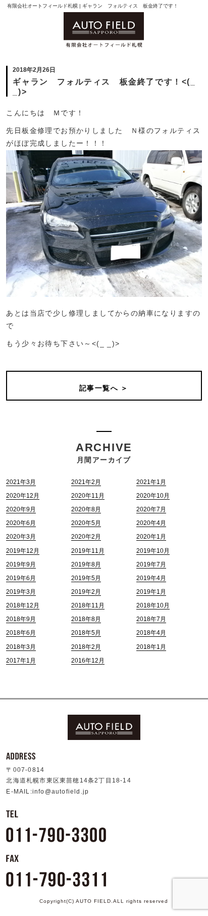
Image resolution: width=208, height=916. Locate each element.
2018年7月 (151, 619)
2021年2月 (86, 482)
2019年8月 (86, 564)
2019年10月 (153, 550)
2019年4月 (151, 578)
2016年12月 (88, 660)
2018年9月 (21, 619)
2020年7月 (151, 509)
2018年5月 (86, 632)
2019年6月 (21, 578)
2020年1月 (151, 536)
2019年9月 (21, 564)
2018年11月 (88, 605)
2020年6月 (21, 523)
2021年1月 (151, 482)
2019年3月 (21, 591)
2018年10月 (153, 605)
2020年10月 (153, 495)
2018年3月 (21, 646)
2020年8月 (86, 509)
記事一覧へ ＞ (104, 388)
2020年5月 (86, 523)
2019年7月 (151, 564)
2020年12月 (22, 495)
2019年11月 (88, 550)
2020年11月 (88, 495)
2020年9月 (21, 509)
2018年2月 (86, 646)
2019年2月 (86, 591)
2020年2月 (86, 536)
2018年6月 (21, 632)
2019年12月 (22, 550)
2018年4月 (151, 632)
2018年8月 (86, 619)
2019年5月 (86, 578)
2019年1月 (151, 591)
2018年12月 (22, 605)
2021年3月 (21, 482)
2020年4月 (151, 523)
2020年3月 (21, 536)
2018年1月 (151, 646)
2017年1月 (21, 660)
